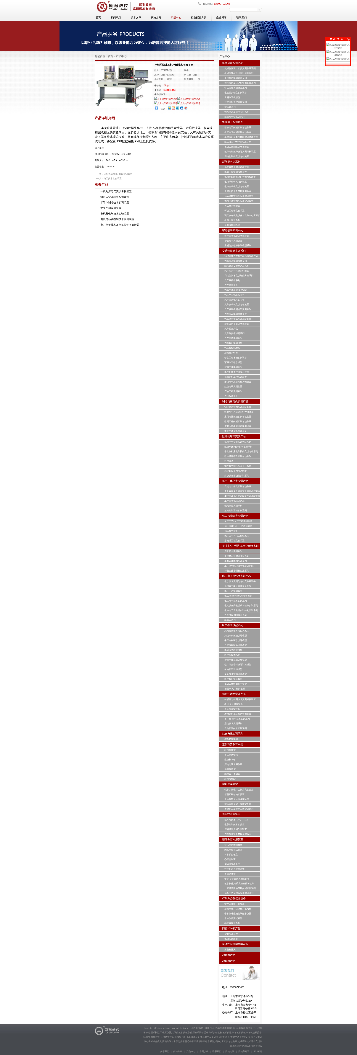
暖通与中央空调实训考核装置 (238, 411)
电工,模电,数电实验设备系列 (238, 596)
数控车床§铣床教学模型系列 (238, 446)
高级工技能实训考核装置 (236, 146)
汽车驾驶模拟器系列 (234, 333)
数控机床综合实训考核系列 (237, 456)
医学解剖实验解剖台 (234, 679)
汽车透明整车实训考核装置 (237, 319)
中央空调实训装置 (110, 208)
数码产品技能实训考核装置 (237, 421)
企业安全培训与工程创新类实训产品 (240, 548)
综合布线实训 (231, 739)
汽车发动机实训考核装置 (236, 304)
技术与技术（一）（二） (236, 819)
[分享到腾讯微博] (178, 108)
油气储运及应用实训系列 (236, 112)
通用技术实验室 (231, 814)
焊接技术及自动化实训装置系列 (240, 83)
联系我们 (241, 17)
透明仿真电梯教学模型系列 (237, 245)
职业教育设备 (255, 1046)
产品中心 (176, 17)
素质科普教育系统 (232, 744)
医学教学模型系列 (232, 625)
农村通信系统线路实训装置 (237, 714)
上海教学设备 (167, 1037)
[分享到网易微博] (186, 108)
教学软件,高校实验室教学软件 (239, 883)
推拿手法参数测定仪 (240, 1037)
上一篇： (99, 174)
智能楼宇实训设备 (233, 240)
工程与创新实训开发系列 (236, 556)
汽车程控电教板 (232, 348)
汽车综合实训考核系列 (235, 261)
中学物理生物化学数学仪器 (237, 913)
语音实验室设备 (232, 709)
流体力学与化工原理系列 (236, 535)
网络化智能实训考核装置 (236, 156)
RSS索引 (258, 1051)
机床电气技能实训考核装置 (237, 132)
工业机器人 (230, 949)
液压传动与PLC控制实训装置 (118, 174)
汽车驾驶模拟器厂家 (225, 1028)
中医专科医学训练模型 (235, 640)
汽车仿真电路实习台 (234, 299)
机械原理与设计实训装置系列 (238, 73)
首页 (98, 17)
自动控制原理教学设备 (235, 944)
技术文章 (136, 17)
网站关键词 (244, 1051)
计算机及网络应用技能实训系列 (240, 888)
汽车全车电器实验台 (234, 295)
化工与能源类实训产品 (235, 515)
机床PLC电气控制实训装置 (237, 142)
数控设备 (228, 461)
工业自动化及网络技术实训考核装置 (242, 491)
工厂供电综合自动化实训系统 (238, 566)
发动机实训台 (231, 352)
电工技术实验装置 (113, 178)
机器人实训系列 (232, 220)
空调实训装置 (231, 934)
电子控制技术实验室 (234, 824)
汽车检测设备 (231, 285)
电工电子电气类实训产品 (236, 576)
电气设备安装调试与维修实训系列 (241, 605)
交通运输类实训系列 (234, 250)
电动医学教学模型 (233, 650)
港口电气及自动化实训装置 (237, 381)
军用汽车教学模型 (233, 362)
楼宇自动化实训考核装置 (236, 236)
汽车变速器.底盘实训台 (235, 290)
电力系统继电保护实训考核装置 (240, 177)
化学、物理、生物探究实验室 (238, 789)
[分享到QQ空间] (169, 108)
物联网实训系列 (232, 923)
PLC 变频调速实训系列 (235, 615)
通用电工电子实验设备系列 (237, 586)
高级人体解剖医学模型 (235, 684)
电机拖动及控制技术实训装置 (117, 219)
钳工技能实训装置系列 (235, 87)
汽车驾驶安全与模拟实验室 (237, 834)
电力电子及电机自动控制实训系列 (241, 610)
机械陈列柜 (180, 1037)
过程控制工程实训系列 (235, 102)
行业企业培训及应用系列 (236, 570)
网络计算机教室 (232, 864)
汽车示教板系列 (232, 280)
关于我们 (164, 1051)
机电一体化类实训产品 (235, 481)
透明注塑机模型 (232, 97)
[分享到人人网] (182, 108)
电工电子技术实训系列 (235, 600)
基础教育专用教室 (232, 839)
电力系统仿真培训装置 (235, 181)
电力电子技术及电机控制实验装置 (119, 224)
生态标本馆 (230, 759)
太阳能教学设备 (179, 1032)
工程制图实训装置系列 (235, 78)
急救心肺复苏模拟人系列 (236, 630)
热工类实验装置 (232, 206)
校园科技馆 (230, 750)
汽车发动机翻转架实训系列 (237, 309)
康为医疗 (250, 1028)
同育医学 (155, 1037)
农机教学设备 (231, 396)
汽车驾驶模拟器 (254, 1032)
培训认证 (203, 1051)
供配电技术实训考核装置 (236, 167)
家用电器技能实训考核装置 (237, 416)
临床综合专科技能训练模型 (237, 664)
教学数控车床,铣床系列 (235, 471)
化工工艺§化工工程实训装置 (238, 521)
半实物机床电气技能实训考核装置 (241, 137)
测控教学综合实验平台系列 (237, 466)
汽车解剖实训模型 (233, 343)
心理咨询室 (230, 859)
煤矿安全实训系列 (233, 551)
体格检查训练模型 (233, 669)
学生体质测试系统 (233, 918)
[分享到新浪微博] (173, 108)
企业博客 (221, 17)
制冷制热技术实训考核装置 (237, 407)
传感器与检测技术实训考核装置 (240, 699)
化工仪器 (166, 1032)
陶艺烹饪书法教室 (233, 849)
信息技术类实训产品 (234, 694)
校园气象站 (230, 779)
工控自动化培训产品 (234, 501)
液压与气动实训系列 (234, 116)
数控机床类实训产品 (234, 436)
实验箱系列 (230, 107)
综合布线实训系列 (232, 733)
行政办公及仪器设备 (234, 898)
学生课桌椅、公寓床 (234, 904)
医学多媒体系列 (232, 655)
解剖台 (146, 1037)
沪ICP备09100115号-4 (203, 1028)
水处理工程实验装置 (234, 540)
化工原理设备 (193, 1037)
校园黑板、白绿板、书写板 (237, 908)
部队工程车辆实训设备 (235, 357)
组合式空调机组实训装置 (114, 197)
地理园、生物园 (232, 774)
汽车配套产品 (231, 328)
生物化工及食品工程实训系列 (238, 809)
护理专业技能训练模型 (235, 659)
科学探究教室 (231, 854)
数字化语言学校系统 (234, 869)
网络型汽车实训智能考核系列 (238, 275)
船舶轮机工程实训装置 (235, 377)
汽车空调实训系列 (233, 338)
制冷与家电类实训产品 (235, 401)
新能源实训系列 (231, 161)
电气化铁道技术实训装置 (236, 372)
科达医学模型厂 (154, 1032)
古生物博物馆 (231, 754)
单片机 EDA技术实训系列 (237, 718)
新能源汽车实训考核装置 (236, 324)
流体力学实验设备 (213, 1032)
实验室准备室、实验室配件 (237, 804)
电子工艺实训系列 (233, 591)
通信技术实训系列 (233, 723)
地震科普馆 (230, 769)
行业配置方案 (199, 17)
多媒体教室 (230, 874)
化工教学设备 (231, 531)
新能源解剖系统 (232, 225)
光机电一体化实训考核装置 (237, 486)
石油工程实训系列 (233, 391)
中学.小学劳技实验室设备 (237, 878)
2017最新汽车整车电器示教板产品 (241, 256)
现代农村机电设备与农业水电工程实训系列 (242, 217)
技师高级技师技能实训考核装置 (240, 151)
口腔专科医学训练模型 (235, 645)
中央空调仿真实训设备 (235, 431)
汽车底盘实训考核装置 (235, 314)
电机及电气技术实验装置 (114, 213)
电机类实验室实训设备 (235, 92)
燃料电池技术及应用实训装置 (238, 201)
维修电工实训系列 (232, 122)
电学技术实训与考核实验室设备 (240, 581)
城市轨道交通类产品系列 (236, 266)
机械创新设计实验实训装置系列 (240, 68)
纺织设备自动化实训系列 (236, 475)
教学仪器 (227, 1032)
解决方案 (156, 17)
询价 (166, 85)
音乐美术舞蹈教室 (233, 845)
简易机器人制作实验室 (235, 829)
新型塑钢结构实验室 (234, 794)
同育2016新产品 (231, 928)
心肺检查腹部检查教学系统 (200, 1041)
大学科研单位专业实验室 (236, 799)
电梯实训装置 (231, 939)
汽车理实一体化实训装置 (236, 270)
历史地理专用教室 (233, 764)
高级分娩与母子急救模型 (174, 1041)
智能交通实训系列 (233, 367)
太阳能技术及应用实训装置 (237, 191)
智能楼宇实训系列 (232, 230)
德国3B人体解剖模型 (234, 688)
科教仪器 (241, 1028)
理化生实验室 (230, 784)
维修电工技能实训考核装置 (237, 127)
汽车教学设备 (238, 1032)
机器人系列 (230, 620)
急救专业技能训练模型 (235, 674)
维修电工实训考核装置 (226, 1041)
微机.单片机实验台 (233, 704)
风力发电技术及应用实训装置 (238, 196)
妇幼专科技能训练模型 (235, 635)
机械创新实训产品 (232, 63)
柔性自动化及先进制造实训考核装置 (242, 496)
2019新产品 (228, 960)
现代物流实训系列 (233, 505)
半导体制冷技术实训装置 (114, 202)
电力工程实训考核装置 (235, 172)
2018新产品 (228, 954)
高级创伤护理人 (222, 1037)
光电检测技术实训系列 (235, 728)
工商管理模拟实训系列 (235, 561)
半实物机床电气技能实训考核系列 (241, 451)
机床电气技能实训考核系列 (237, 442)
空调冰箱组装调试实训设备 (237, 426)
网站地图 (229, 1051)
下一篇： (99, 178)
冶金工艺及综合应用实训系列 (238, 893)
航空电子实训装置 (233, 386)
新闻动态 (116, 17)
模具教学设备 (207, 1037)
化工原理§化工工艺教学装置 (238, 526)
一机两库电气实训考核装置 (116, 191)
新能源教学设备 (196, 1032)
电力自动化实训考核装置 (236, 186)
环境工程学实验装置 (234, 210)
